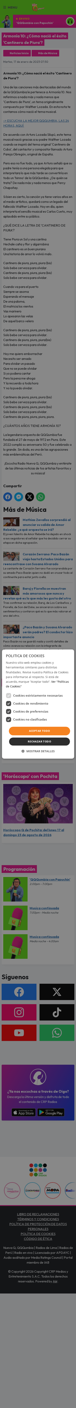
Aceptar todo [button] (39, 731)
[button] (38, 751)
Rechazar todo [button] (39, 741)
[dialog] (38, 704)
